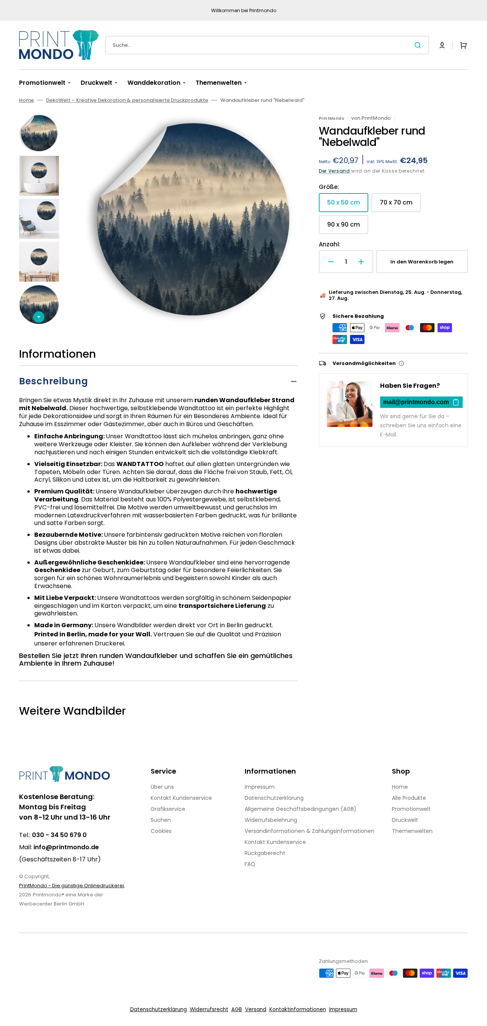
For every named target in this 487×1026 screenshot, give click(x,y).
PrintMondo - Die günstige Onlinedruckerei (71, 885)
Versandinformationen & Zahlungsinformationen (309, 831)
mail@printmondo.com (416, 402)
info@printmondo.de (66, 847)
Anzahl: (330, 244)
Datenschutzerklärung (274, 798)
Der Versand (334, 171)
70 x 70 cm (400, 205)
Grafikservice (168, 809)
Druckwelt (405, 820)
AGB (236, 1009)
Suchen (161, 820)
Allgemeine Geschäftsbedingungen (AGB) (300, 809)
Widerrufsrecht (209, 1009)
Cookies (161, 831)
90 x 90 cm (347, 227)
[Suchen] (419, 45)
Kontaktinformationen (297, 1009)
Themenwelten (412, 831)
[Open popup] (401, 363)
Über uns (162, 787)
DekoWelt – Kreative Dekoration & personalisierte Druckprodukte (127, 100)
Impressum (260, 787)
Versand (255, 1009)
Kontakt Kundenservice (181, 798)
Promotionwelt (411, 809)
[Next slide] (39, 317)
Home (26, 100)
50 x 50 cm (347, 205)
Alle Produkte (409, 798)
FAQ (250, 864)
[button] (442, 45)
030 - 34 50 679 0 (59, 835)
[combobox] (267, 45)
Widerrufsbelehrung (271, 820)
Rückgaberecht (265, 853)
